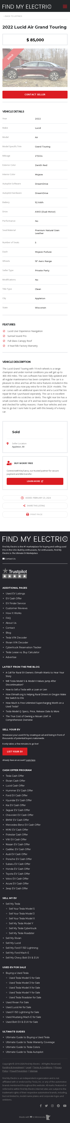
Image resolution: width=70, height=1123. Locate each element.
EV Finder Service (16, 603)
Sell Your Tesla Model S (22, 908)
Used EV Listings (15, 593)
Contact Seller (35, 94)
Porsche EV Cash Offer (19, 859)
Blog (8, 632)
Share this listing (36, 505)
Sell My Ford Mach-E (17, 952)
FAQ (8, 618)
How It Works (13, 613)
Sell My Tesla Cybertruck (22, 928)
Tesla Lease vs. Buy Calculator (22, 652)
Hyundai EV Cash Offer (19, 800)
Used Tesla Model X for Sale (24, 987)
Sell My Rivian (13, 938)
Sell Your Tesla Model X (22, 918)
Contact (10, 627)
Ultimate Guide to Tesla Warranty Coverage (30, 1042)
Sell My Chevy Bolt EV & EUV (22, 957)
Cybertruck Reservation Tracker (23, 647)
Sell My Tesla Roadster (21, 933)
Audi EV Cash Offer (16, 854)
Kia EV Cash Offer (16, 805)
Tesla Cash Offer (15, 775)
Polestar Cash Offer (17, 834)
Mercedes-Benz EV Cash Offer (23, 824)
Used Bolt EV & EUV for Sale (22, 1022)
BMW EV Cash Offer (17, 819)
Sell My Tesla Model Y (21, 923)
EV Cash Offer (14, 598)
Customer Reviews (16, 608)
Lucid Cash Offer (15, 785)
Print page (36, 514)
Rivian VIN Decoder (17, 642)
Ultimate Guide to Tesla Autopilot (24, 1052)
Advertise (11, 657)
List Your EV (15, 751)
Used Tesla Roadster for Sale (25, 997)
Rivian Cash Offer (15, 780)
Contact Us (10, 558)
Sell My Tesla (13, 903)
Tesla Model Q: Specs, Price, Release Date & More (32, 711)
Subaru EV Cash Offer (18, 864)
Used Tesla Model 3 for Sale (24, 982)
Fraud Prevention (18, 1070)
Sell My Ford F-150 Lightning (22, 947)
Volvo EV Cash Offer (17, 878)
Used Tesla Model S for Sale (24, 977)
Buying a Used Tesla (17, 973)
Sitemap (33, 1070)
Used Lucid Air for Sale (18, 1007)
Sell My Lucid (13, 943)
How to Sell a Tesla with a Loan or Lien (26, 689)
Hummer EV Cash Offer (19, 790)
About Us (11, 622)
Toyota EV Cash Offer (18, 873)
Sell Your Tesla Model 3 (22, 913)
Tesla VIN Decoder (16, 637)
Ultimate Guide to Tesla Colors (23, 1047)
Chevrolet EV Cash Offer (19, 815)
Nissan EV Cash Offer (18, 844)
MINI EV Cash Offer (17, 829)
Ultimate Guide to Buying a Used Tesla (27, 1037)
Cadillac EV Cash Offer (18, 849)
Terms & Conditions (42, 1067)
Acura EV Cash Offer (17, 883)
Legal (28, 1067)
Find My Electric (9, 546)
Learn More (34, 481)
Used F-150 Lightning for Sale (22, 1012)
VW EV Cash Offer (16, 839)
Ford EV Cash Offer (17, 795)
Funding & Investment (13, 1067)
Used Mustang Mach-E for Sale (23, 1017)
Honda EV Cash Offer (18, 868)
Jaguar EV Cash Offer (18, 810)
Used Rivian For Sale (17, 1002)
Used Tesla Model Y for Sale (24, 992)
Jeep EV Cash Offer (17, 888)
